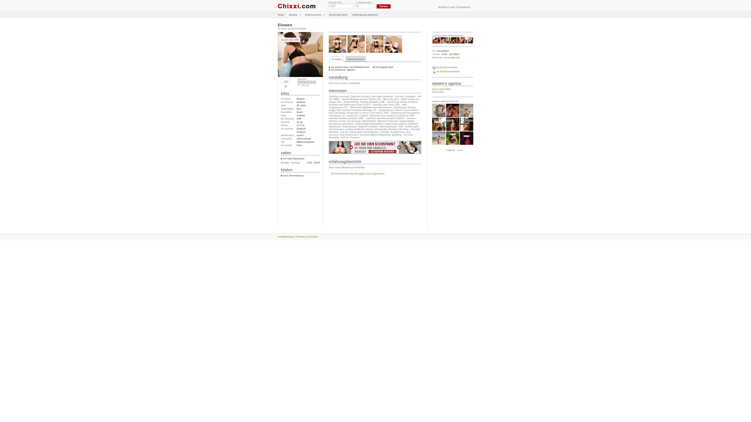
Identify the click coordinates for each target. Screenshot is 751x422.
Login (452, 7)
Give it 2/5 (303, 82)
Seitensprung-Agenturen (365, 14)
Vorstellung (336, 59)
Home (281, 14)
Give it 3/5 (307, 82)
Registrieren (463, 7)
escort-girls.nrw (452, 57)
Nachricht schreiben (446, 67)
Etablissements (312, 14)
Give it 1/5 (299, 82)
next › (460, 150)
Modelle (292, 14)
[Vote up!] (286, 86)
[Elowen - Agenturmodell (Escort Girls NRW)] (300, 76)
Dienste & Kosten (355, 59)
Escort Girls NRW (441, 89)
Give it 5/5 (314, 82)
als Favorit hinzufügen (448, 71)
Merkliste (443, 7)
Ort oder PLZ (335, 2)
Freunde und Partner (307, 236)
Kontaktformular (286, 236)
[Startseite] (300, 6)
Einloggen (360, 173)
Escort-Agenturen (338, 14)
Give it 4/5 (310, 82)
